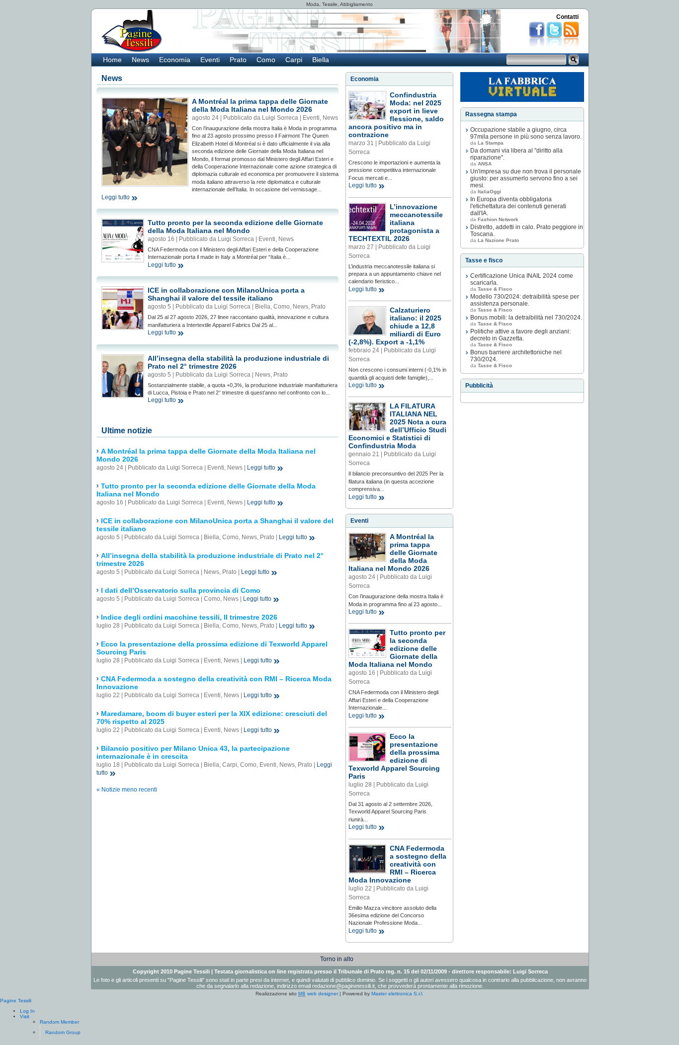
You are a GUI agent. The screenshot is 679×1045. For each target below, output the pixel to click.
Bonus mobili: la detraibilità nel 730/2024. (526, 317)
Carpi (293, 60)
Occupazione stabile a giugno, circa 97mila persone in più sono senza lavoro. (526, 133)
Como (265, 60)
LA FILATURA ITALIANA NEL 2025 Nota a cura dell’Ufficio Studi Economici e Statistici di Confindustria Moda (397, 426)
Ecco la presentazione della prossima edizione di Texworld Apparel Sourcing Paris (394, 756)
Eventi (210, 60)
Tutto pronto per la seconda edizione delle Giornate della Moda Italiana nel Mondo (235, 227)
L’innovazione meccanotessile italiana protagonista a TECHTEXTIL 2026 (395, 222)
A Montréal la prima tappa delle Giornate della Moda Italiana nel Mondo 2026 (260, 105)
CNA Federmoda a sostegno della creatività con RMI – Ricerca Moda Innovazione (397, 864)
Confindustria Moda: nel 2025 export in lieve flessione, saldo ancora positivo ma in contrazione (396, 115)
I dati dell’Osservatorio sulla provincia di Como (180, 590)
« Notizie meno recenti (126, 789)
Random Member (59, 1022)
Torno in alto (336, 959)
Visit (24, 1016)
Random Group (63, 1032)
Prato (238, 60)
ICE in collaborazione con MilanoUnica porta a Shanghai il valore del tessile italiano (226, 294)
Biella (320, 60)
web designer (318, 993)
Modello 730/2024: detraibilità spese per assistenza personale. (524, 300)
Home (112, 60)
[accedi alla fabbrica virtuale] (522, 87)
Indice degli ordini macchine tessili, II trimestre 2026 (189, 617)
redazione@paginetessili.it (343, 986)
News (140, 60)
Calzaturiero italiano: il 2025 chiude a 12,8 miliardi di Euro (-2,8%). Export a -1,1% (394, 326)
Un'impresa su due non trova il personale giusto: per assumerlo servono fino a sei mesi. (525, 178)
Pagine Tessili (15, 1000)
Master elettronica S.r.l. (397, 993)
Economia (174, 60)
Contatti (567, 16)
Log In (27, 1011)
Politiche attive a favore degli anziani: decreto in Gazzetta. (520, 335)
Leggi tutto (115, 197)
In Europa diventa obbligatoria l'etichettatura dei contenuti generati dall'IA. (518, 206)
